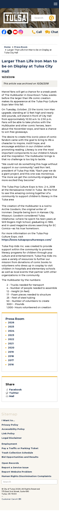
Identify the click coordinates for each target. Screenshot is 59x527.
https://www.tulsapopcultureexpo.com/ (26, 239)
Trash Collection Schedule (17, 452)
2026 (11, 322)
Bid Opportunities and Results (20, 457)
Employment (9, 443)
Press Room (20, 47)
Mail (11, 396)
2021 (11, 343)
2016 (11, 364)
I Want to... (8, 420)
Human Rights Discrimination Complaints (26, 476)
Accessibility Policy (13, 429)
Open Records (10, 463)
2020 (11, 347)
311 (19, 499)
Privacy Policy (10, 424)
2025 (11, 326)
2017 (11, 360)
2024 (11, 330)
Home (7, 47)
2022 (11, 339)
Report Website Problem (17, 471)
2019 (11, 351)
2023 (11, 335)
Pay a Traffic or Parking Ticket (20, 448)
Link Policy (8, 433)
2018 (11, 356)
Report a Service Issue (15, 467)
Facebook (15, 389)
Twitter (14, 392)
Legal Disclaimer (12, 438)
